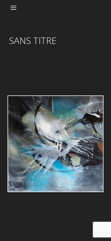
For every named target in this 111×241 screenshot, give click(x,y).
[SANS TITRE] (55, 143)
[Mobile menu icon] (13, 8)
